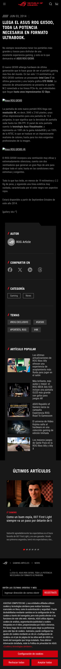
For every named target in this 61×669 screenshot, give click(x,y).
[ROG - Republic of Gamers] (30, 4)
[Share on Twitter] (20, 269)
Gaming (14, 295)
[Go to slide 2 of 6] (27, 549)
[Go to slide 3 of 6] (30, 549)
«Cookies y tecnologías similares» (17, 646)
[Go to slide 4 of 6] (33, 549)
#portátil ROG (18, 329)
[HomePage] (5, 563)
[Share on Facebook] (10, 269)
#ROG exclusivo (19, 322)
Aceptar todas (45, 662)
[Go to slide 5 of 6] (35, 549)
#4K (36, 329)
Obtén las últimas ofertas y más (20, 587)
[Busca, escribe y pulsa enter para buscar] (50, 4)
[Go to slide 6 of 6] (38, 549)
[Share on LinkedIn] (30, 269)
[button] (4, 4)
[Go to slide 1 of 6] (24, 549)
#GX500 (40, 322)
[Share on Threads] (40, 269)
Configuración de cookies (30, 653)
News (28, 295)
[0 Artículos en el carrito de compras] (56, 4)
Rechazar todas (16, 662)
